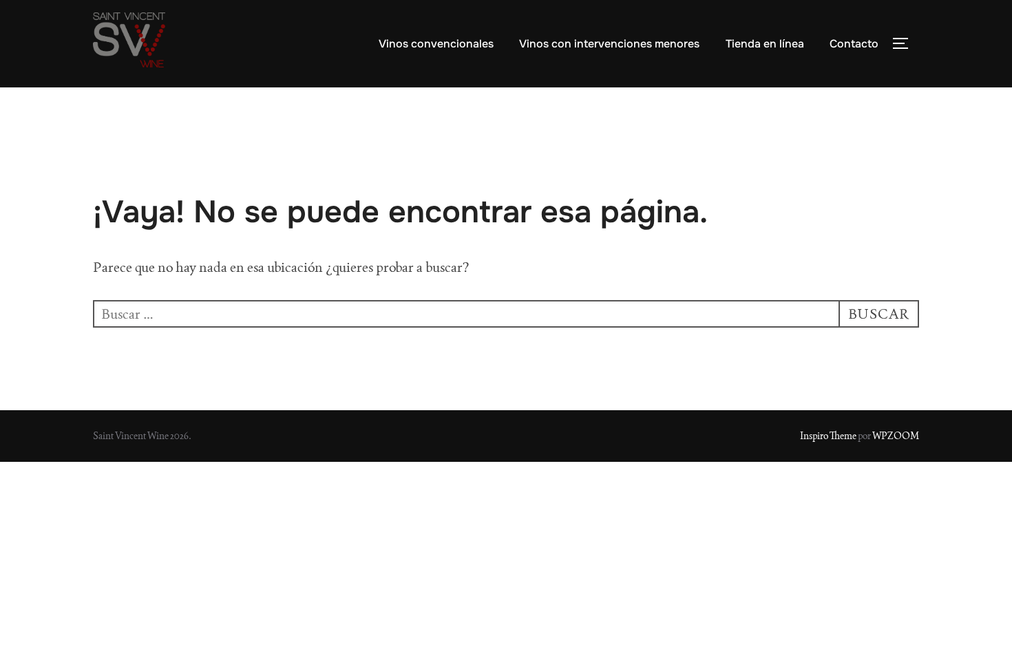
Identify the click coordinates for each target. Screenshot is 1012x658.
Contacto (854, 43)
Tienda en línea (765, 43)
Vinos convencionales (436, 43)
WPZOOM (895, 435)
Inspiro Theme (828, 435)
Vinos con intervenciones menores (609, 43)
